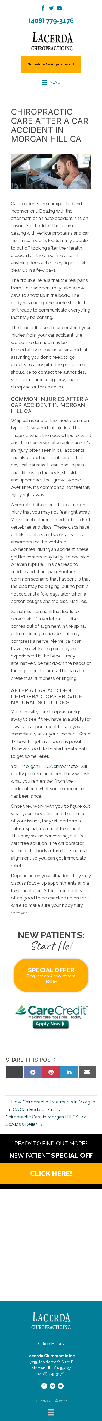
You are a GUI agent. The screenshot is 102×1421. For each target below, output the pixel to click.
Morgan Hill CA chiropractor (49, 766)
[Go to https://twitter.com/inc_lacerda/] (51, 9)
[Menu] (51, 1412)
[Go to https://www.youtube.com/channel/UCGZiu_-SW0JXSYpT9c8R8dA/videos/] (59, 9)
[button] (51, 1173)
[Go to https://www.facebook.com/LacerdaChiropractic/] (43, 9)
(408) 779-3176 (51, 21)
